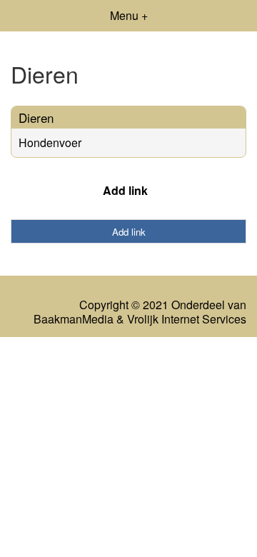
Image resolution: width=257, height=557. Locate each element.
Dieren (36, 117)
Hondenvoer (50, 142)
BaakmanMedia (74, 319)
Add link (125, 190)
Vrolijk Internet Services (186, 319)
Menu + (129, 15)
